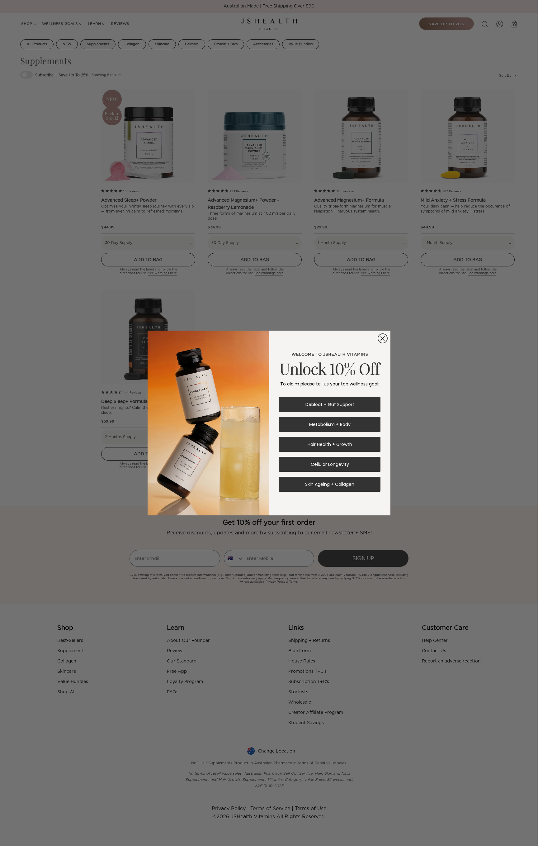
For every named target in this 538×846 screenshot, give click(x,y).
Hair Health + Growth (330, 444)
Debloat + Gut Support (329, 404)
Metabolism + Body (330, 424)
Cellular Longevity (330, 464)
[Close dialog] (382, 338)
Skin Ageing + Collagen (329, 484)
